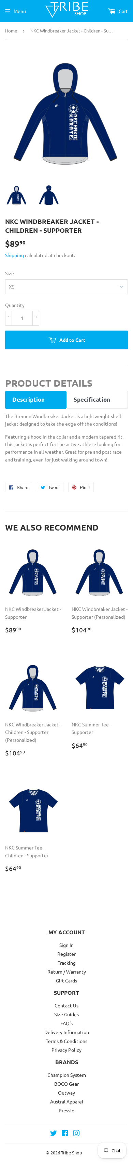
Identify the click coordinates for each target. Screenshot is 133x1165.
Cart (123, 11)
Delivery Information (66, 1032)
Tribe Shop (71, 1152)
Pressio (66, 1110)
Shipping (14, 255)
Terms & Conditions (66, 1041)
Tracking (67, 963)
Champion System (66, 1075)
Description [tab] (28, 399)
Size (9, 273)
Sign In (66, 945)
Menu (20, 11)
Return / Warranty (66, 971)
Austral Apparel (66, 1101)
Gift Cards (66, 980)
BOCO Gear (66, 1084)
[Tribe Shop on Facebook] (65, 1134)
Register (66, 954)
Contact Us (66, 1005)
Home (11, 31)
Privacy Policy (66, 1050)
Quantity (15, 305)
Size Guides (66, 1014)
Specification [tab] (92, 399)
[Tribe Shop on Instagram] (76, 1134)
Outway (66, 1092)
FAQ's (66, 1023)
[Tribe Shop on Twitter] (53, 1134)
